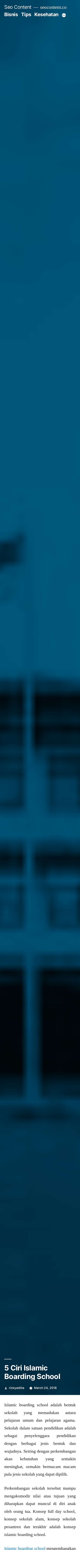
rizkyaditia (16, 1388)
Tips (26, 14)
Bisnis (11, 14)
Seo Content (17, 7)
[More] (64, 15)
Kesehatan (46, 14)
